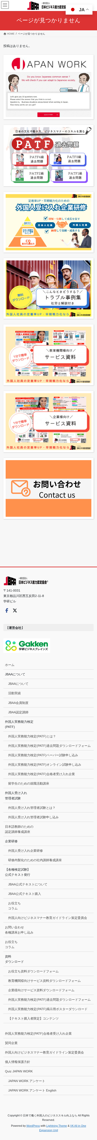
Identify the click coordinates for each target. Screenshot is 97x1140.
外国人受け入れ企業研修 (25, 850)
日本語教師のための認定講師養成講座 (19, 829)
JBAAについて (18, 683)
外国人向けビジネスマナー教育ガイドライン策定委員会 (47, 918)
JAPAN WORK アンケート (26, 1081)
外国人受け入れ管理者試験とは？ (31, 808)
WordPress (33, 1125)
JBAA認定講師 (18, 712)
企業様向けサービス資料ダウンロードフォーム (41, 990)
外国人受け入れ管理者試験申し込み (33, 817)
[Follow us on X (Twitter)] (15, 610)
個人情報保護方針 (17, 1062)
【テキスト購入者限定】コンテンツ (33, 1018)
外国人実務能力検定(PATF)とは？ (32, 736)
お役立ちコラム (14, 905)
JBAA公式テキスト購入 (24, 894)
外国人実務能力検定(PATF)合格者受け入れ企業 (41, 774)
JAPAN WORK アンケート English (32, 1090)
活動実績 (14, 693)
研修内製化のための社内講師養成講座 (35, 860)
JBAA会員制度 (18, 703)
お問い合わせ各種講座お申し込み (19, 929)
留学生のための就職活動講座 (28, 783)
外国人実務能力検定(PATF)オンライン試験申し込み (44, 764)
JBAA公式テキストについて (27, 884)
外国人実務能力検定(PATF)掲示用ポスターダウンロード (48, 1009)
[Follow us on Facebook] (6, 610)
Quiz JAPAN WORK (19, 1071)
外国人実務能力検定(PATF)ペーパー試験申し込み (43, 755)
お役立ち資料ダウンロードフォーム (33, 971)
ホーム (9, 665)
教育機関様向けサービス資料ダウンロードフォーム (44, 981)
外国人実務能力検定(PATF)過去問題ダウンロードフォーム (49, 745)
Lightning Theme (56, 1125)
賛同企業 (11, 1043)
